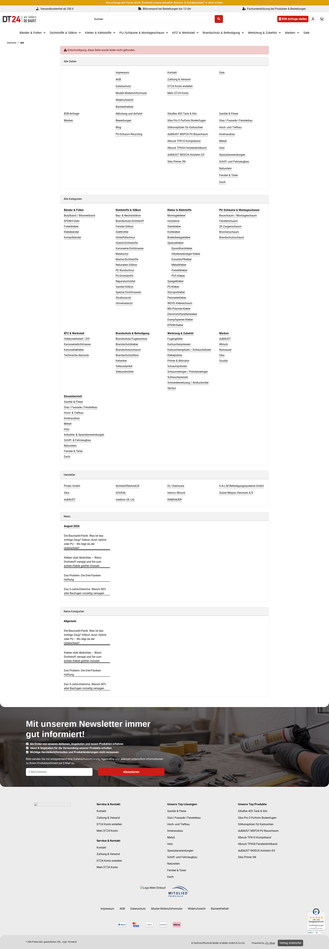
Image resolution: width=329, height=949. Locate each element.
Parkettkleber (179, 270)
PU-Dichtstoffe (124, 275)
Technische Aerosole (76, 355)
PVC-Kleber (178, 275)
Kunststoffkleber (182, 259)
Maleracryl (122, 253)
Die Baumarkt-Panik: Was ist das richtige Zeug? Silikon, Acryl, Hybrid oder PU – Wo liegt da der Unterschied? (85, 542)
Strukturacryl (123, 297)
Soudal (223, 360)
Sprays (171, 388)
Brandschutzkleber (127, 344)
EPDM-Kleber (175, 325)
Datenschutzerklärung (87, 759)
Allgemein (70, 621)
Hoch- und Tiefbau (178, 824)
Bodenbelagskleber (178, 237)
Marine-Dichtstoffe (127, 259)
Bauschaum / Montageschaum (238, 215)
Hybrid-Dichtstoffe (127, 243)
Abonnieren (131, 772)
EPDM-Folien (72, 221)
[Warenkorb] (321, 19)
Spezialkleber (175, 243)
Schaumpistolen (177, 366)
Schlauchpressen (177, 377)
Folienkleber (71, 226)
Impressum (107, 908)
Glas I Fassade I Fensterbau (184, 817)
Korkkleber (173, 232)
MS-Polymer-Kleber (178, 308)
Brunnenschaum (229, 232)
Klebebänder (71, 232)
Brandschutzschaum (231, 237)
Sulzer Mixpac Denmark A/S (236, 492)
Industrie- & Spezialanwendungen (84, 434)
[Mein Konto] (312, 19)
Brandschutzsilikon (127, 355)
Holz (66, 429)
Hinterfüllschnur (125, 237)
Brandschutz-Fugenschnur (131, 338)
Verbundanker (124, 366)
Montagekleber (176, 215)
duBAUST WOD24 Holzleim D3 (256, 850)
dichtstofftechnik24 (127, 486)
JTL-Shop (270, 943)
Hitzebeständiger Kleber (186, 253)
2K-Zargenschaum (230, 226)
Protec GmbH (72, 486)
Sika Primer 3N (247, 857)
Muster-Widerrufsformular (166, 908)
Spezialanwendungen (180, 850)
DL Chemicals (175, 486)
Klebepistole (174, 355)
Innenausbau (72, 418)
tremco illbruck (176, 492)
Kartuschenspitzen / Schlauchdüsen (189, 349)
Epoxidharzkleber (182, 248)
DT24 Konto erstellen (109, 824)
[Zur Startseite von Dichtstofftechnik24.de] (19, 19)
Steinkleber (174, 226)
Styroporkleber (176, 292)
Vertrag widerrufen (290, 943)
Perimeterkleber (176, 297)
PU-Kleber (173, 286)
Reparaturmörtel (125, 281)
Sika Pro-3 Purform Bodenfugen (257, 817)
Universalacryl (124, 303)
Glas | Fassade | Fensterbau (80, 407)
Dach (67, 456)
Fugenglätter (175, 338)
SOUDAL (121, 492)
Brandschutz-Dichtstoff (130, 221)
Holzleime (173, 221)
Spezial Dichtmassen (128, 292)
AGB (122, 908)
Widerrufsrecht (196, 908)
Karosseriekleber (74, 349)
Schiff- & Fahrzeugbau (77, 440)
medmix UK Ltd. (125, 499)
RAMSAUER (174, 499)
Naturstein (70, 445)
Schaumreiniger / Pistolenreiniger (187, 371)
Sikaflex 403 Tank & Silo (252, 811)
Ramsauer (225, 349)
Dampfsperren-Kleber (180, 319)
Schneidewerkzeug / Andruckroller (188, 382)
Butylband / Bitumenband (79, 215)
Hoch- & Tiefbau (73, 412)
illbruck (223, 344)
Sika (221, 355)
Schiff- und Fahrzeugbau (182, 857)
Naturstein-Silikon (126, 264)
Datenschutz (138, 908)
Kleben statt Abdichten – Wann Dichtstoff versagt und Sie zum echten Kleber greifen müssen (82, 561)
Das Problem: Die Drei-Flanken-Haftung (82, 577)
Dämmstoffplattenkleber (182, 314)
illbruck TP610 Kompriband (254, 837)
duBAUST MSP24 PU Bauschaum (258, 830)
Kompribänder (72, 237)
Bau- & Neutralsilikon (128, 215)
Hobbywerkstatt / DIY (77, 338)
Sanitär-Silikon (124, 286)
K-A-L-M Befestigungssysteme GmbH (241, 486)
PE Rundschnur (125, 270)
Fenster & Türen (73, 451)
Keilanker (121, 360)
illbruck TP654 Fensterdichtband (257, 844)
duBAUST (225, 338)
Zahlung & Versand (108, 817)
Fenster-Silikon (124, 226)
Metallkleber (179, 264)
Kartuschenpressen (179, 344)
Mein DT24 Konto (107, 830)
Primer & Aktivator (178, 360)
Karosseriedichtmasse (77, 344)
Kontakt (101, 811)
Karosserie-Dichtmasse (129, 248)
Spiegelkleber (175, 281)
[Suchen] (219, 19)
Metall (67, 423)
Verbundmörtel (124, 371)
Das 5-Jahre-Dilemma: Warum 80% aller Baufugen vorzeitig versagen (85, 591)
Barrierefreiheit (220, 908)
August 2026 (72, 526)
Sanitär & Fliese (73, 401)
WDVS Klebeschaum (179, 303)
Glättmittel (122, 232)
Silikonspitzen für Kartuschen (255, 824)
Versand (72, 941)
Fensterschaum (228, 221)
